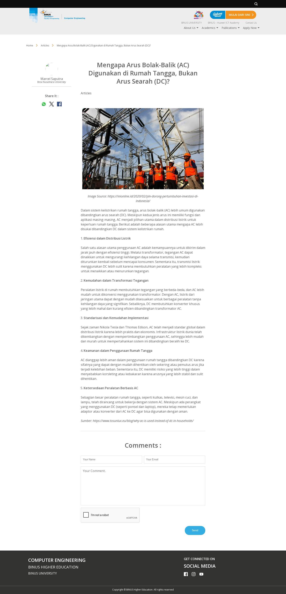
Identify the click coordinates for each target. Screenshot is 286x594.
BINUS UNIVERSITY (191, 22)
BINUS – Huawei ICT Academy (223, 22)
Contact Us (251, 22)
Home (29, 45)
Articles (45, 45)
